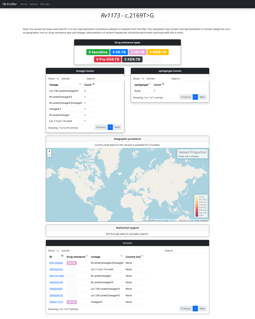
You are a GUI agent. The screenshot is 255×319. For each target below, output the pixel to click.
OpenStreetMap (193, 220)
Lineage (95, 256)
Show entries (59, 78)
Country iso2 (133, 256)
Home (23, 4)
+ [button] (49, 151)
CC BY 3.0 (173, 220)
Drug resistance (76, 256)
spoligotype (141, 84)
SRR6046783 (56, 295)
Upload (34, 4)
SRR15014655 (56, 275)
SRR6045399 (56, 282)
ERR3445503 (56, 269)
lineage (53, 84)
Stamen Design (162, 220)
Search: (91, 78)
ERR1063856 (56, 262)
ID (50, 256)
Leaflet (144, 220)
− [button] (49, 155)
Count (87, 84)
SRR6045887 (56, 288)
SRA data (45, 4)
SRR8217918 (56, 302)
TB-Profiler (9, 4)
